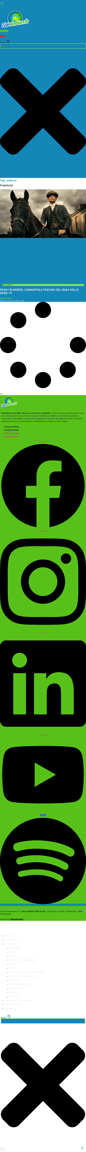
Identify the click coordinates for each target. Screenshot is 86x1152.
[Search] (2, 177)
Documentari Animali (22, 976)
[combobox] (43, 46)
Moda (12, 964)
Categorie (10, 943)
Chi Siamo (11, 939)
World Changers (19, 984)
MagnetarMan (17, 919)
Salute (13, 955)
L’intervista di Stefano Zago (27, 972)
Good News (16, 988)
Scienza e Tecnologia (23, 960)
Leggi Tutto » (6, 298)
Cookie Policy (11, 430)
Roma (12, 951)
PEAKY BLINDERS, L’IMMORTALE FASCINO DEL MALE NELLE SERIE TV (39, 291)
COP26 (13, 996)
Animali (14, 980)
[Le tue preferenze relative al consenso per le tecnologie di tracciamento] (82, 1148)
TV (11, 968)
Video (12, 992)
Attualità (14, 947)
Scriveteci (11, 1008)
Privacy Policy (11, 426)
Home (8, 935)
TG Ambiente (12, 1004)
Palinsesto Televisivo (18, 1000)
